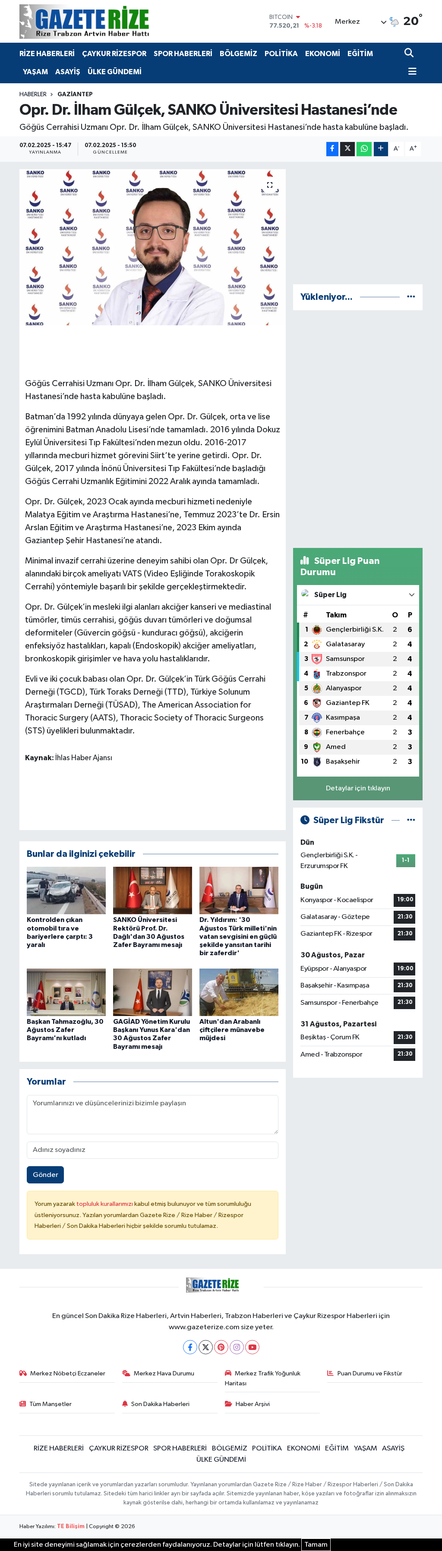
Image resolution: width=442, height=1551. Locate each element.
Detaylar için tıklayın (358, 788)
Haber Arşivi (253, 1404)
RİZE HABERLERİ (47, 53)
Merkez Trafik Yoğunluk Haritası (263, 1378)
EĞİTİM (360, 53)
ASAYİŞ (67, 72)
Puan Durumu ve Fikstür (370, 1373)
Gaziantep (75, 94)
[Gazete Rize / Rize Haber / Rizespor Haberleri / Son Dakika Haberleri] (105, 21)
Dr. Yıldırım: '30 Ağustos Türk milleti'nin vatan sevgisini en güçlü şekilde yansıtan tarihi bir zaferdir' (238, 936)
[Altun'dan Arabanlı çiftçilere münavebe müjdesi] (238, 992)
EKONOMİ (322, 53)
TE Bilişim (71, 1526)
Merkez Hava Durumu (164, 1373)
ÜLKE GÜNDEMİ (115, 72)
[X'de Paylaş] (347, 149)
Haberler (33, 94)
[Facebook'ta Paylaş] (332, 149)
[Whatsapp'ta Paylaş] (364, 149)
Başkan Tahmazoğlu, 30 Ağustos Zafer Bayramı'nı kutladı (65, 1029)
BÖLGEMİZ (238, 53)
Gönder (45, 1175)
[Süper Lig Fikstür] (411, 820)
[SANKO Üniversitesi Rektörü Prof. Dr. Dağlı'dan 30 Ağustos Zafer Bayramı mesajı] (152, 890)
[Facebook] (190, 1347)
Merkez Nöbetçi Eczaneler (67, 1373)
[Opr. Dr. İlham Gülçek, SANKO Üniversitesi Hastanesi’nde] (152, 247)
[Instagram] (237, 1347)
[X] (206, 1347)
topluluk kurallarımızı (105, 1204)
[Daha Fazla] (381, 149)
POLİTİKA (281, 53)
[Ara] (409, 53)
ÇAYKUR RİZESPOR (114, 53)
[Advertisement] (358, 223)
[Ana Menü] (410, 72)
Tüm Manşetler (50, 1404)
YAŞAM (35, 72)
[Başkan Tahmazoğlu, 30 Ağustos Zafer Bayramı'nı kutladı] (66, 992)
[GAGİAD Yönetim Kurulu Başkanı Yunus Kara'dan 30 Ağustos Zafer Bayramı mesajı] (152, 992)
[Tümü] (411, 297)
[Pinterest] (221, 1347)
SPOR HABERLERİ (183, 53)
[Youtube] (252, 1347)
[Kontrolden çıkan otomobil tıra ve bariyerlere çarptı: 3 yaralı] (66, 890)
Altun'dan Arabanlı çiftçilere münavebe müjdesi (232, 1029)
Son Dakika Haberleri (160, 1404)
